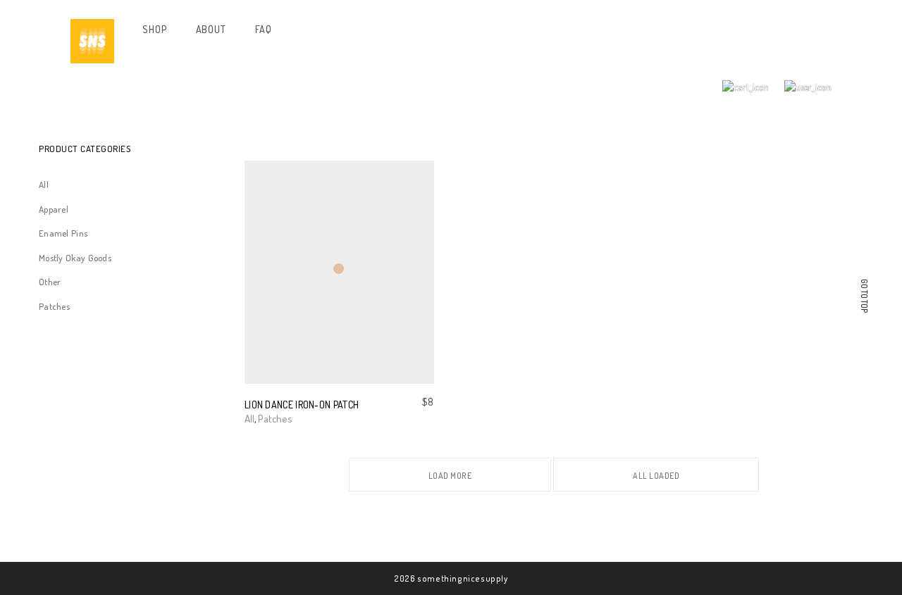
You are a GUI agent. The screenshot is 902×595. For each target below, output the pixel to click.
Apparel (53, 209)
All (44, 184)
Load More (450, 475)
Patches (54, 306)
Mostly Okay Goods (75, 257)
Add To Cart (269, 418)
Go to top (864, 296)
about (211, 29)
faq (263, 29)
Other (50, 281)
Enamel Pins (63, 233)
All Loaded (656, 475)
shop (154, 29)
